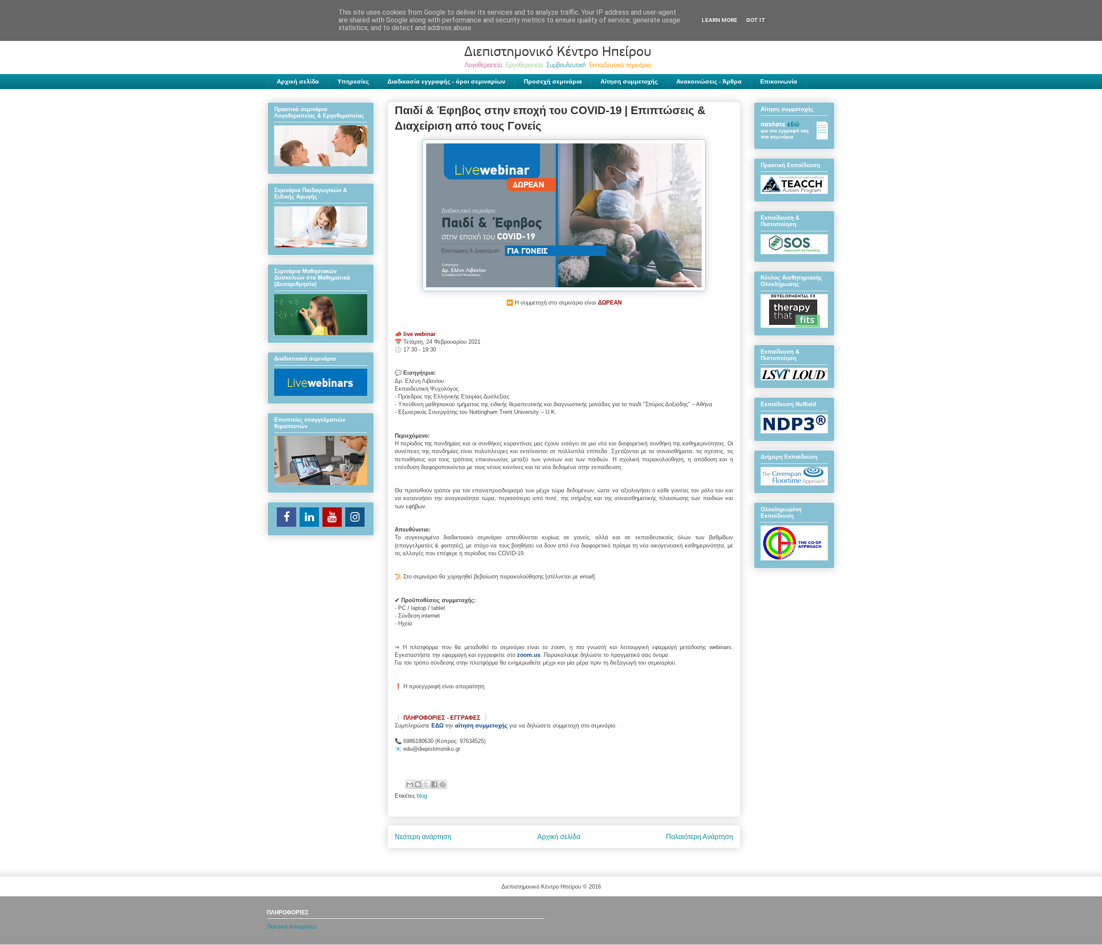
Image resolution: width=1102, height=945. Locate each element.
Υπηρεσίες (353, 81)
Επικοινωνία (778, 81)
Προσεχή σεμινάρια (553, 81)
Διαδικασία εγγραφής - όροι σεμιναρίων (446, 81)
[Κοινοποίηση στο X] (426, 784)
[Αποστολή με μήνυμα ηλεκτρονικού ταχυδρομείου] (410, 784)
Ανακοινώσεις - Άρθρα (709, 81)
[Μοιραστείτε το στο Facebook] (434, 784)
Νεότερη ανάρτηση (423, 836)
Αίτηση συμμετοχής (629, 81)
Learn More (719, 20)
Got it (755, 20)
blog (422, 796)
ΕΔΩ (437, 725)
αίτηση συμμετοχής (481, 725)
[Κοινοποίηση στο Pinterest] (442, 784)
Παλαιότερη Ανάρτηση (699, 836)
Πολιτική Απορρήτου (292, 926)
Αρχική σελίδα (298, 81)
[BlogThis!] (418, 784)
